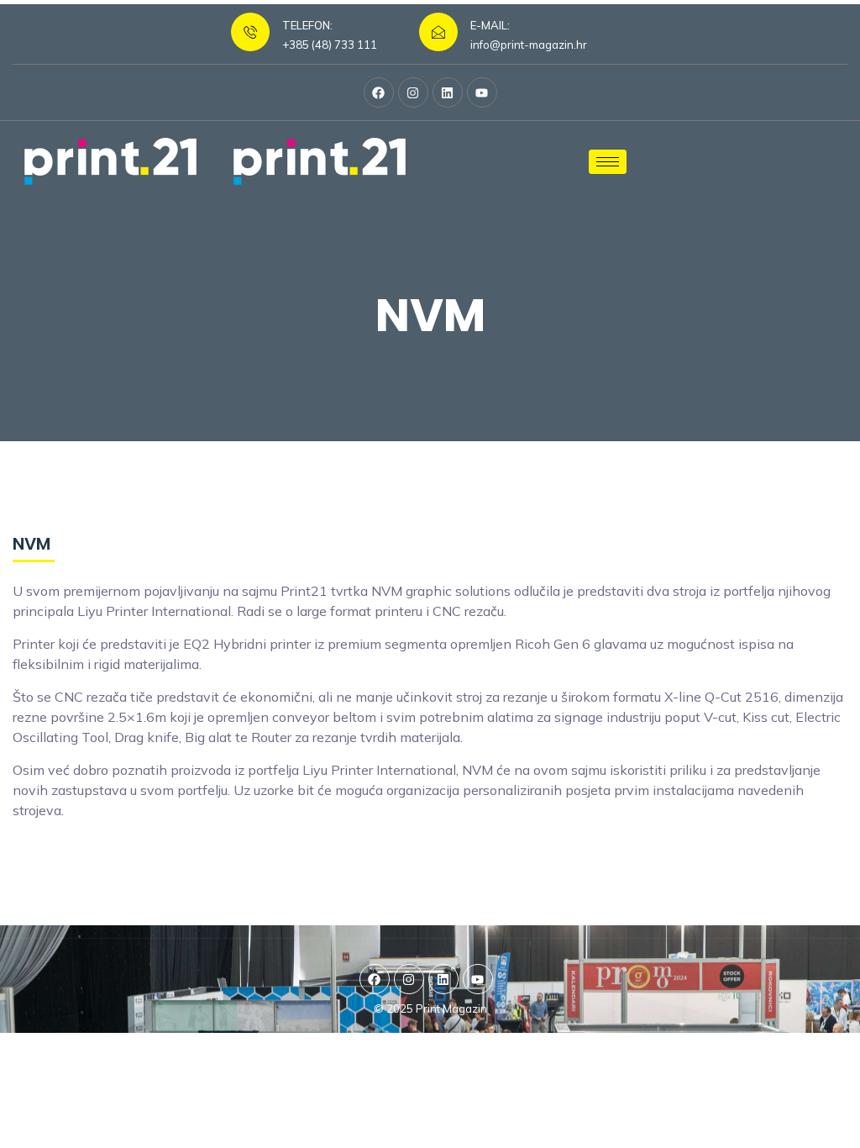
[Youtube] (482, 92)
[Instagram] (413, 92)
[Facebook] (379, 92)
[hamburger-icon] (608, 162)
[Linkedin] (448, 92)
